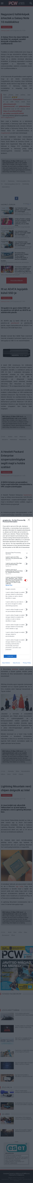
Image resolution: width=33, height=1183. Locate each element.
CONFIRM (10, 656)
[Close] (29, 520)
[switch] (25, 557)
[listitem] (16, 553)
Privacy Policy (27, 663)
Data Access (16, 663)
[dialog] (16, 591)
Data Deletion (6, 663)
